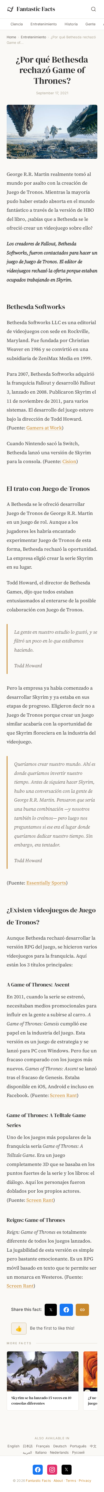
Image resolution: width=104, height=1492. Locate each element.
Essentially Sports (46, 883)
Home (11, 37)
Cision (69, 461)
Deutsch (60, 1446)
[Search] (93, 9)
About (58, 1480)
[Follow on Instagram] (52, 1470)
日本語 (28, 1446)
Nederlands (59, 1452)
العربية (27, 1452)
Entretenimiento (44, 24)
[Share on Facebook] (66, 1310)
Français (43, 1446)
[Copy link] (82, 1310)
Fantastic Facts (38, 1480)
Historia (71, 24)
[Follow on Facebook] (38, 1470)
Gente (90, 24)
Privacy (85, 1480)
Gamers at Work (44, 427)
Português (78, 1446)
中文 (93, 1446)
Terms (71, 1480)
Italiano (41, 1452)
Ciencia (17, 24)
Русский (78, 1452)
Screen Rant (63, 1095)
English (13, 1446)
